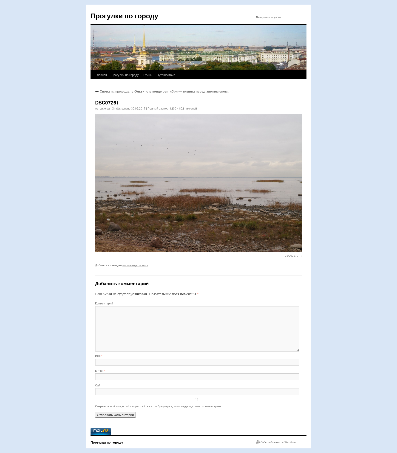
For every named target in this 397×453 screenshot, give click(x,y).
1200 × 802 (177, 108)
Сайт (98, 385)
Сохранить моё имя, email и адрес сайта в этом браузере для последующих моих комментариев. (158, 406)
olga (107, 108)
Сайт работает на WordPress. (279, 442)
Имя (98, 356)
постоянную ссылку (135, 265)
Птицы (147, 75)
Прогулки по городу (124, 15)
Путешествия (166, 75)
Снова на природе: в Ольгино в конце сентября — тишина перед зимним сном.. (162, 91)
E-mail (100, 370)
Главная (101, 75)
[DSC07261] (198, 183)
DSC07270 (291, 255)
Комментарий (104, 303)
